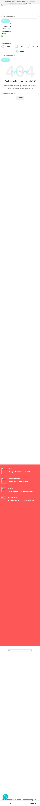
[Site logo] (13, 9)
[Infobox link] (20, 471)
